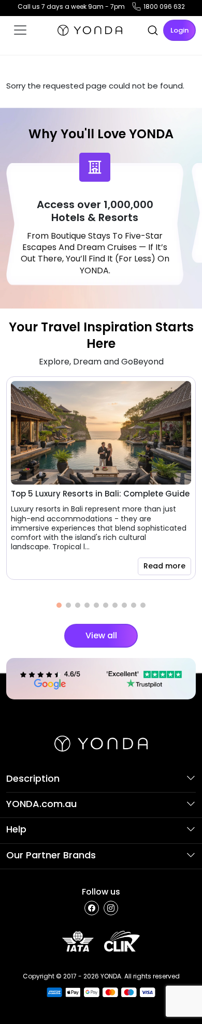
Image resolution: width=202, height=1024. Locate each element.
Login (179, 30)
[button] (59, 605)
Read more (164, 566)
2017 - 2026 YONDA (92, 976)
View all (101, 635)
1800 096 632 (164, 6)
